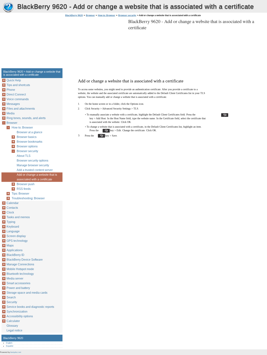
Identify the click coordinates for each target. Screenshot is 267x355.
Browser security (127, 15)
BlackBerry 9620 (8, 7)
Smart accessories (18, 283)
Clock (10, 212)
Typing (11, 221)
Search (11, 297)
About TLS (24, 155)
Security (12, 302)
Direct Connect (16, 94)
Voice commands (18, 99)
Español (9, 346)
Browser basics (27, 136)
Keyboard (13, 226)
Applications (15, 250)
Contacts (12, 207)
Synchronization (17, 311)
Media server (15, 278)
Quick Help (14, 80)
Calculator (13, 321)
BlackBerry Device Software (25, 259)
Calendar (13, 203)
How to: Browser (106, 15)
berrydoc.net (16, 352)
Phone (11, 89)
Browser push (26, 184)
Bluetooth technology (20, 273)
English (9, 343)
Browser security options (32, 160)
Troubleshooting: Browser (28, 198)
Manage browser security (33, 165)
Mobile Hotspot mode (20, 269)
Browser (90, 15)
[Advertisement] (94, 43)
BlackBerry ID (15, 254)
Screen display (16, 236)
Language (13, 231)
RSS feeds (24, 188)
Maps (10, 245)
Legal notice (14, 330)
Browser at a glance (29, 132)
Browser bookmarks (29, 141)
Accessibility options (20, 316)
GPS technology (17, 240)
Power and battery (18, 287)
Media (11, 113)
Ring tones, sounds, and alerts (26, 118)
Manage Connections (20, 264)
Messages (13, 103)
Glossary (12, 325)
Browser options (27, 146)
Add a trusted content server (35, 170)
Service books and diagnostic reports (30, 306)
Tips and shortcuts (18, 85)
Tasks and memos (18, 217)
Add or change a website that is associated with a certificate (37, 177)
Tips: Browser (20, 193)
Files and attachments (21, 108)
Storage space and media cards (27, 292)
